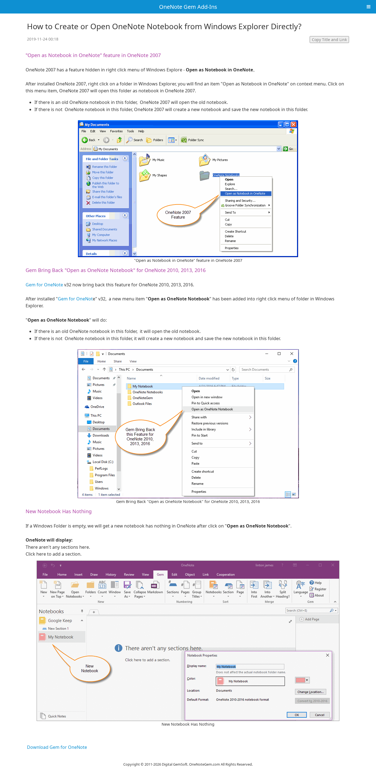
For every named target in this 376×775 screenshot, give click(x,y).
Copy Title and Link (329, 39)
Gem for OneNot (75, 299)
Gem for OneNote (44, 285)
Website (188, 757)
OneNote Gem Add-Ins (188, 6)
